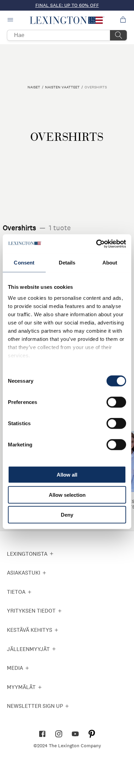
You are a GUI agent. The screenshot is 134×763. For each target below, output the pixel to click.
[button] (67, 20)
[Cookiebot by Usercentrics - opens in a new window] (96, 243)
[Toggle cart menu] (123, 20)
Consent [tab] (24, 263)
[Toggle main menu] (11, 20)
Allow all (67, 475)
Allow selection (67, 494)
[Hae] (118, 35)
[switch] (116, 402)
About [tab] (110, 263)
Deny (67, 515)
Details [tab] (67, 263)
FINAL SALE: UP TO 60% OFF (67, 5)
